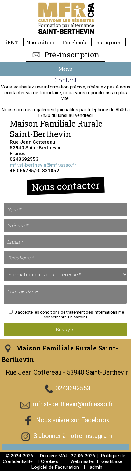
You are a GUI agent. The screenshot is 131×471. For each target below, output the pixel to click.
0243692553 (72, 388)
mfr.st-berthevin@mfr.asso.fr (43, 165)
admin (96, 467)
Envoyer (65, 329)
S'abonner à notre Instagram (72, 436)
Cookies (49, 461)
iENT (12, 42)
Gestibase (111, 461)
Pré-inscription (70, 54)
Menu (65, 69)
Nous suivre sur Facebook (72, 420)
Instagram (107, 42)
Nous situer (40, 42)
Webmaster (82, 461)
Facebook (74, 42)
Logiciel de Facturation (55, 467)
